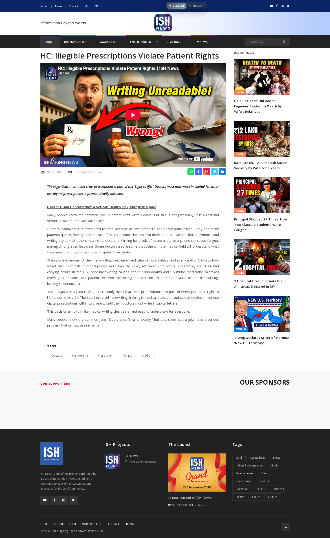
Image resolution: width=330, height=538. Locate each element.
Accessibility (257, 458)
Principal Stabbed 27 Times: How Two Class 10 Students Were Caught (261, 224)
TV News (201, 42)
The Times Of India (88, 172)
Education (242, 489)
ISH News (131, 456)
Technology (243, 481)
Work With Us (91, 524)
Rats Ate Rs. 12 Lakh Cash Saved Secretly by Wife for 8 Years (260, 165)
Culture (272, 497)
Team (58, 6)
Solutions (264, 481)
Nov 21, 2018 (179, 505)
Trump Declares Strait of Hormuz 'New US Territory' (261, 340)
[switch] (186, 6)
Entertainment (142, 42)
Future (256, 497)
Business (278, 489)
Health (240, 497)
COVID (260, 489)
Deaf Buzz (174, 42)
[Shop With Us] (96, 6)
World (241, 329)
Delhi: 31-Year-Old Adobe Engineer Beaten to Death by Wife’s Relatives (258, 106)
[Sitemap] (86, 6)
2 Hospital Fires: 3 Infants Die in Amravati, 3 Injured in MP (260, 284)
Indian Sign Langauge (249, 465)
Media (274, 465)
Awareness (108, 42)
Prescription (105, 355)
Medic (146, 355)
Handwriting (80, 355)
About (44, 6)
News (276, 458)
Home (50, 42)
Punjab (127, 355)
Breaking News (75, 42)
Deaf (239, 458)
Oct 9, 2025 (55, 172)
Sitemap (130, 524)
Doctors (57, 355)
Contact (73, 6)
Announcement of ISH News (190, 497)
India (240, 92)
